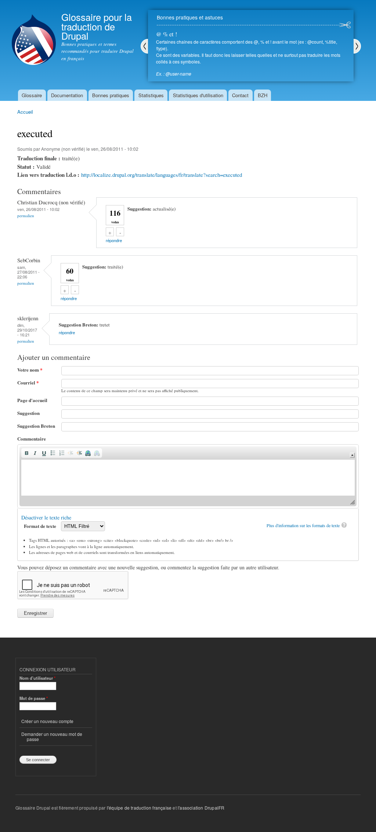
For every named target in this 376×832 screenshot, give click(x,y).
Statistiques (151, 95)
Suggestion (28, 412)
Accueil (25, 111)
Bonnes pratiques (110, 95)
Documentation (67, 95)
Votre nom (30, 369)
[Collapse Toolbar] (352, 455)
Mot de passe (33, 698)
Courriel (28, 382)
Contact (240, 95)
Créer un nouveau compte (47, 721)
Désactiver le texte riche (46, 517)
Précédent (144, 46)
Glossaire (32, 95)
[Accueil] (34, 33)
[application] (188, 476)
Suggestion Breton (36, 425)
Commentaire (31, 438)
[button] (26, 453)
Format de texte (40, 525)
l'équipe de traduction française (139, 807)
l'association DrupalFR (201, 807)
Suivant (357, 46)
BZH (262, 95)
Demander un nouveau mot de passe (51, 736)
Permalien (25, 215)
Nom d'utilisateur (37, 678)
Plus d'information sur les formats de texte (303, 525)
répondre (114, 240)
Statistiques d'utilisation (198, 95)
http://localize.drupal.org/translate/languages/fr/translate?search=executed (161, 174)
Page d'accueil (32, 400)
